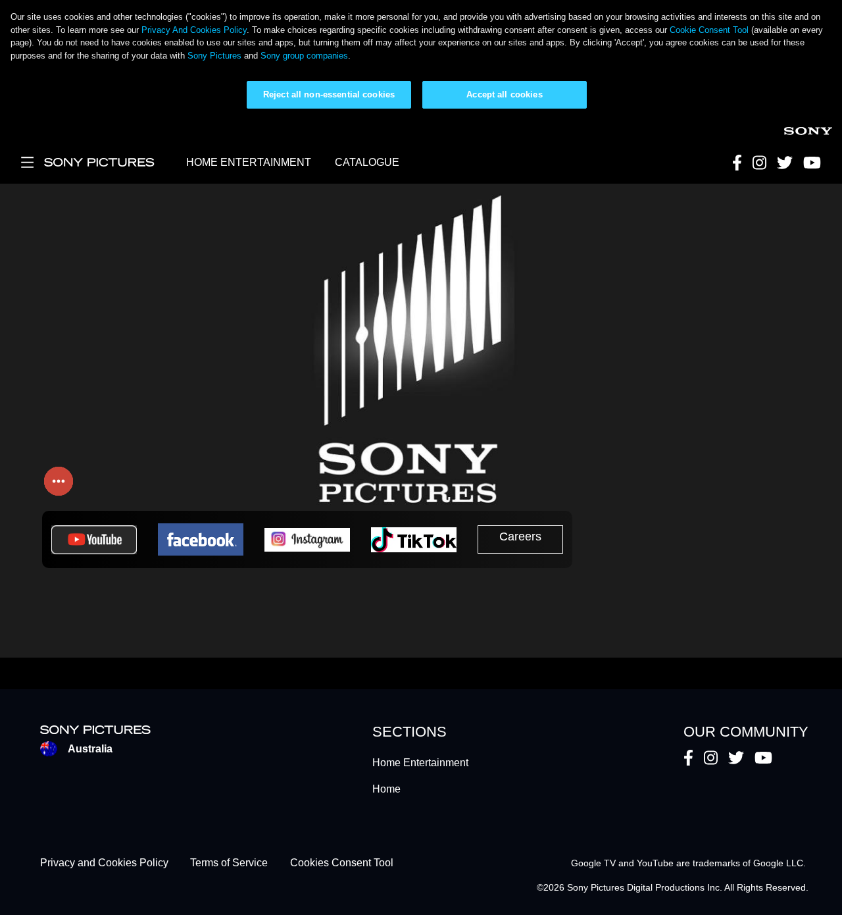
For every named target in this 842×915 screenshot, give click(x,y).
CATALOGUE (367, 162)
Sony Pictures (214, 56)
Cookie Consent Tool (709, 30)
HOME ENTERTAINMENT (248, 162)
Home (386, 789)
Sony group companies (304, 56)
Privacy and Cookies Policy (104, 863)
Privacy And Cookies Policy (194, 30)
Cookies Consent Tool (341, 863)
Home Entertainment (420, 762)
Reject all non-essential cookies (329, 94)
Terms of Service (229, 863)
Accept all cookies (504, 94)
